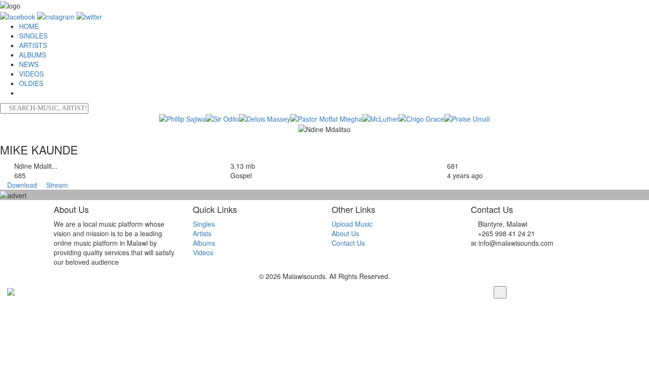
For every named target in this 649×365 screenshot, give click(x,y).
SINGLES (33, 35)
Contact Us (348, 243)
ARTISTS (33, 45)
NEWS (28, 64)
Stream (56, 185)
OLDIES (31, 83)
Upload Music (352, 224)
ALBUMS (32, 54)
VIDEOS (31, 73)
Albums (204, 243)
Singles (204, 224)
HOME (29, 26)
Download (22, 185)
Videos (203, 252)
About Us (345, 233)
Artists (202, 233)
